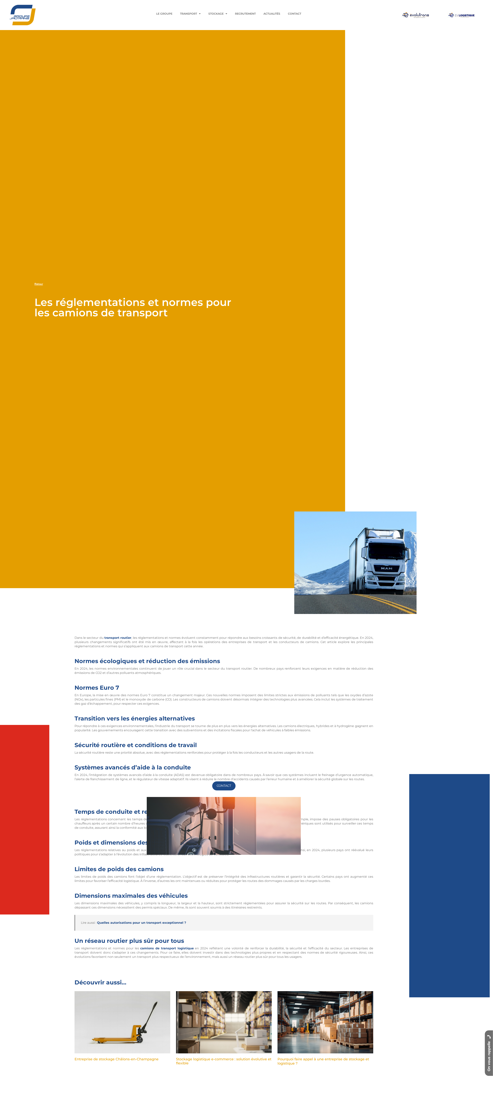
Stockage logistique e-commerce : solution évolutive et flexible (223, 1061)
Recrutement (245, 13)
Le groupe (164, 13)
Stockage (216, 13)
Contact (294, 13)
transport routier (117, 638)
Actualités (271, 13)
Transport (188, 13)
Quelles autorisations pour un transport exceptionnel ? (141, 923)
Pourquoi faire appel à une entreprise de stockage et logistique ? (323, 1061)
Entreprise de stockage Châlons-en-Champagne (116, 1059)
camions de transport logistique (167, 948)
